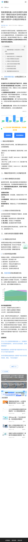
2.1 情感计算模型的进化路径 (12, 58)
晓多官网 (14, 540)
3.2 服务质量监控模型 (10, 68)
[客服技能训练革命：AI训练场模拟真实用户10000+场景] (5, 402)
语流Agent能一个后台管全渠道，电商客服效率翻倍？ (17, 418)
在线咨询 (8, 135)
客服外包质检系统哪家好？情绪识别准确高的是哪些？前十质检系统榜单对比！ (17, 434)
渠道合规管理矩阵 (9, 53)
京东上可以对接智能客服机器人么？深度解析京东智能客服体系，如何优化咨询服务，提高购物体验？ (14, 344)
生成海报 (5, 371)
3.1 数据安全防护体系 (10, 66)
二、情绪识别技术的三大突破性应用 (13, 56)
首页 (2, 7)
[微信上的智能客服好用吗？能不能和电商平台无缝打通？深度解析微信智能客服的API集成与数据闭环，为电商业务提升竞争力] (5, 426)
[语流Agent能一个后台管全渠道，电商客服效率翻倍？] (5, 418)
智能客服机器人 (9, 77)
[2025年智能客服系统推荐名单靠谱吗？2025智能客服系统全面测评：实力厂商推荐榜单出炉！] (5, 410)
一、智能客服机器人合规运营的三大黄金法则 (14, 50)
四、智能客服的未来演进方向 (12, 71)
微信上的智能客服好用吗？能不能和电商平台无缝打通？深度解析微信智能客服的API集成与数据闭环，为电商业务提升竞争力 (18, 426)
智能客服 (7, 273)
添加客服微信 (19, 135)
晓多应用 (20, 540)
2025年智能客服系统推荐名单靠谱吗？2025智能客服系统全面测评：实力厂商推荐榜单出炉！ (17, 410)
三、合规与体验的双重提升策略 (12, 63)
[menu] (25, 2)
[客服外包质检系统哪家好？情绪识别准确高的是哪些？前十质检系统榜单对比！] (5, 434)
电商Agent (20, 25)
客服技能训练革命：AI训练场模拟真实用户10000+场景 (17, 402)
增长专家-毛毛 (4, 25)
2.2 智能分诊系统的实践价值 (12, 61)
